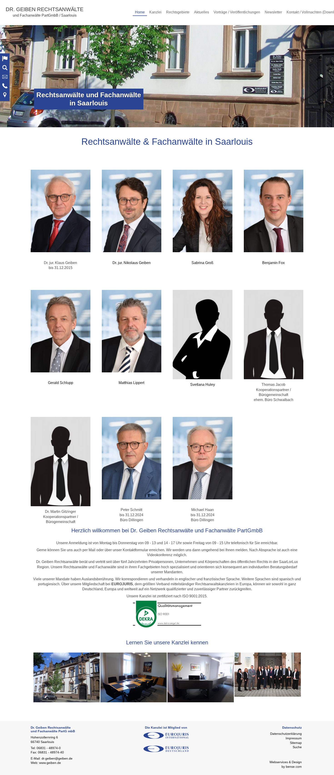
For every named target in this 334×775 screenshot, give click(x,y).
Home (140, 12)
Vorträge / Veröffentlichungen (237, 12)
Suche (297, 747)
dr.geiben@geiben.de (57, 758)
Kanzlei (155, 12)
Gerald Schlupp (60, 383)
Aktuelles (201, 12)
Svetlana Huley (202, 384)
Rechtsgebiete (177, 12)
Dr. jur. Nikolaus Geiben (131, 263)
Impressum (294, 738)
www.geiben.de (50, 763)
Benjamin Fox (273, 263)
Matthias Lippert (131, 383)
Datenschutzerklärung (286, 733)
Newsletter (273, 12)
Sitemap (296, 743)
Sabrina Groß (202, 263)
